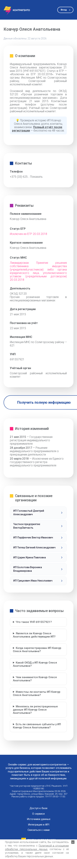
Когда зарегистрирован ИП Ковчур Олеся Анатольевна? (37, 649)
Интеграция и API (38, 824)
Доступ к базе (38, 808)
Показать (36, 176)
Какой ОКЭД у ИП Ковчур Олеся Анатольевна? (35, 664)
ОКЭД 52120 (18, 293)
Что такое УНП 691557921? (34, 622)
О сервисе (38, 813)
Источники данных (38, 819)
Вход (64, 9)
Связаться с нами (39, 830)
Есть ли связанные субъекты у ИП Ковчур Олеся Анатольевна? (37, 726)
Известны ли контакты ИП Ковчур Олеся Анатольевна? (36, 693)
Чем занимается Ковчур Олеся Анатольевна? (35, 679)
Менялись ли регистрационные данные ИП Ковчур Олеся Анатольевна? (35, 709)
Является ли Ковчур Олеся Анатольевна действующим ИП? (34, 635)
